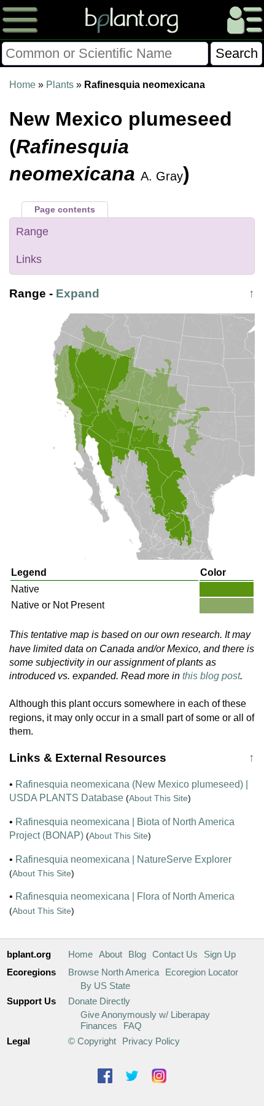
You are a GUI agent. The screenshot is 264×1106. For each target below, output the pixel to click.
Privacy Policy (151, 1041)
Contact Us (175, 954)
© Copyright (92, 1041)
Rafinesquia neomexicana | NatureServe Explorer (123, 859)
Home (22, 84)
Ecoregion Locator (201, 972)
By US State (105, 985)
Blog (137, 954)
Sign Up (220, 954)
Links (29, 259)
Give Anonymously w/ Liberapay (145, 1014)
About (110, 954)
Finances (98, 1025)
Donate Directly (99, 1001)
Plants (60, 84)
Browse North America (113, 972)
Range (32, 231)
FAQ (132, 1025)
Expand (77, 293)
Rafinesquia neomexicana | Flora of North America (125, 896)
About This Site (158, 798)
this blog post (211, 676)
